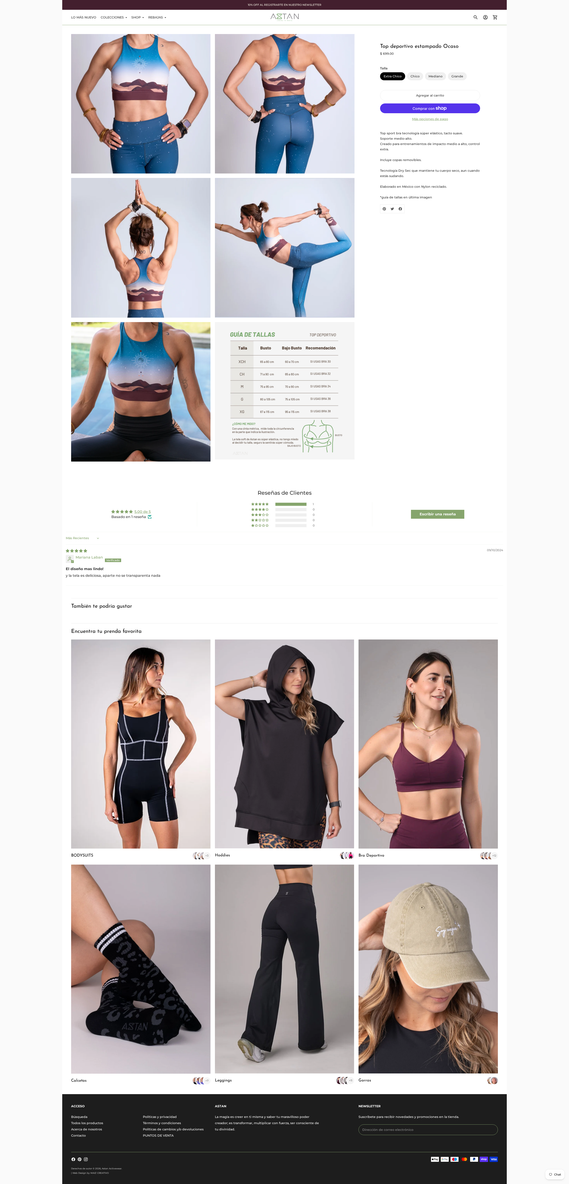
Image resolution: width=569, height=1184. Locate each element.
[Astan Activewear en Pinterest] (79, 1159)
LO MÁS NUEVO (83, 17)
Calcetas (78, 1081)
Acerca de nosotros (86, 1129)
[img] (76, 551)
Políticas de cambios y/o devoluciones (173, 1129)
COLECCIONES (112, 17)
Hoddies (222, 855)
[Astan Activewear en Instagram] (86, 1159)
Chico (415, 76)
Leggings (223, 1081)
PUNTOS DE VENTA (158, 1136)
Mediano (436, 76)
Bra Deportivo (371, 856)
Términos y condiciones (162, 1123)
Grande (457, 76)
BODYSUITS (82, 856)
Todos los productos (87, 1123)
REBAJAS (155, 17)
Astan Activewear (112, 1168)
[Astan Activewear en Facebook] (73, 1159)
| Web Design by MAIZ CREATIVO (90, 1173)
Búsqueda (79, 1117)
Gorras (365, 1081)
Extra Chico (393, 76)
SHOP (136, 17)
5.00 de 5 (142, 512)
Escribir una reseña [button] (438, 514)
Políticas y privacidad (160, 1117)
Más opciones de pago (430, 119)
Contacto (78, 1136)
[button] (260, 504)
